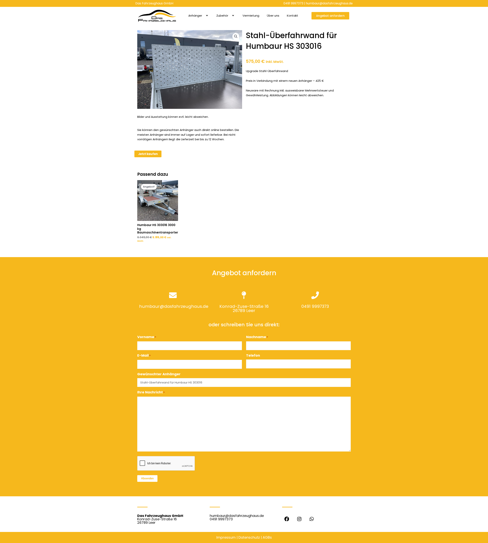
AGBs (267, 537)
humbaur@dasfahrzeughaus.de (329, 3)
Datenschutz (249, 537)
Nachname (257, 337)
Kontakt (292, 16)
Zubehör (222, 16)
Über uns (273, 16)
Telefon (253, 355)
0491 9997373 (293, 3)
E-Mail (144, 355)
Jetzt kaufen (148, 154)
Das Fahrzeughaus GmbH (154, 3)
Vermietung (250, 16)
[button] (203, 15)
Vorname (146, 337)
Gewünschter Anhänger (159, 374)
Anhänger (195, 16)
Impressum (226, 537)
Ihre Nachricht (151, 392)
